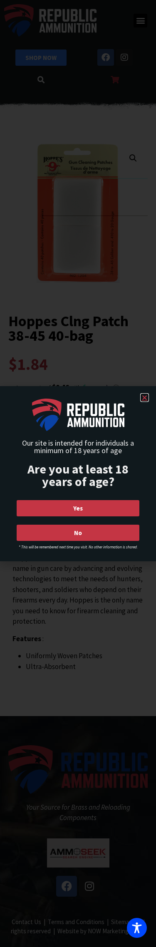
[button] (144, 397)
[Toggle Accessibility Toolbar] (137, 928)
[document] (78, 473)
